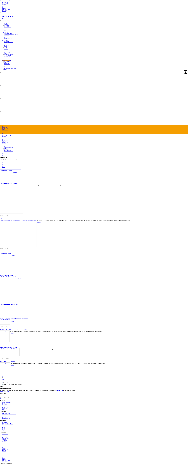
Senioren (5, 48)
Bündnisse (6, 24)
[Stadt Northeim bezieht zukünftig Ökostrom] (6, 309)
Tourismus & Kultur (5, 32)
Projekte (5, 148)
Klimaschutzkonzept (7, 145)
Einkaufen (5, 53)
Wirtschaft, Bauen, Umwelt (6, 60)
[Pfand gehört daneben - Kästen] (9, 287)
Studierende (6, 49)
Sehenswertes (6, 35)
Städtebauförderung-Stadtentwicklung (10, 68)
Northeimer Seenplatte (7, 56)
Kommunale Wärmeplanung (8, 147)
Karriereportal (6, 26)
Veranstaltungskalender (7, 38)
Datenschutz (4, 11)
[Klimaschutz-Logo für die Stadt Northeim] (10, 352)
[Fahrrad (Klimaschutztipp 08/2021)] (5, 365)
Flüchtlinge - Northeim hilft (8, 42)
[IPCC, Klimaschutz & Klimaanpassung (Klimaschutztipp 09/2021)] (5, 336)
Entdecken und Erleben (8, 33)
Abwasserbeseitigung (7, 61)
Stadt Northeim (7, 16)
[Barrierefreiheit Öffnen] (185, 72)
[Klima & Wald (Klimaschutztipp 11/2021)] (18, 233)
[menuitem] (95, 2)
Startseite (3, 5)
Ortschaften (6, 57)
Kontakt (3, 7)
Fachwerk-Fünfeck (7, 64)
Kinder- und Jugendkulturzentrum (7, 424)
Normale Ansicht (5, 3)
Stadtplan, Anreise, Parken (8, 36)
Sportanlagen (6, 58)
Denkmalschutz (6, 63)
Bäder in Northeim (7, 51)
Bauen (5, 62)
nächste (3, 167)
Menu (3, 18)
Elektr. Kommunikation (6, 9)
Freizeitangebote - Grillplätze (8, 54)
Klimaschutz (6, 66)
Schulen (5, 47)
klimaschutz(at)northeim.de (4, 391)
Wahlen (5, 30)
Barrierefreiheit (4, 10)
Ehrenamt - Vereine (7, 52)
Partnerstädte (4, 406)
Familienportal (6, 41)
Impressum (4, 8)
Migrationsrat (6, 46)
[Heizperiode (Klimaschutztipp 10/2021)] (5, 261)
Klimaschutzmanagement (8, 146)
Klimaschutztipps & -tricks (8, 151)
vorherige (3, 161)
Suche (3, 6)
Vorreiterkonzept (6, 144)
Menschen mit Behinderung (8, 45)
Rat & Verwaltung (5, 22)
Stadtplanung (6, 67)
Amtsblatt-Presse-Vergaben (8, 23)
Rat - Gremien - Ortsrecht (6, 407)
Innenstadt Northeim (7, 65)
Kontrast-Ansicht (5, 2)
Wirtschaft (5, 69)
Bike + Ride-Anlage (7, 150)
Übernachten (6, 37)
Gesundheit (4, 129)
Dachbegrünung (6, 149)
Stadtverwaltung (6, 29)
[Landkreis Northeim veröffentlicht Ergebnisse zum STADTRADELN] (5, 321)
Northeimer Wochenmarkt (8, 55)
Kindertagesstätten (7, 43)
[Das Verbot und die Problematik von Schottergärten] (6, 174)
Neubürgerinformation (7, 27)
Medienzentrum (6, 44)
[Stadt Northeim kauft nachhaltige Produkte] (11, 199)
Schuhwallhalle (4, 440)
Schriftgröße (4, 4)
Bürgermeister (6, 25)
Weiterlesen (15, 172)
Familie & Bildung (5, 40)
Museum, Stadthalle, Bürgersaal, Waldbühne (11, 34)
